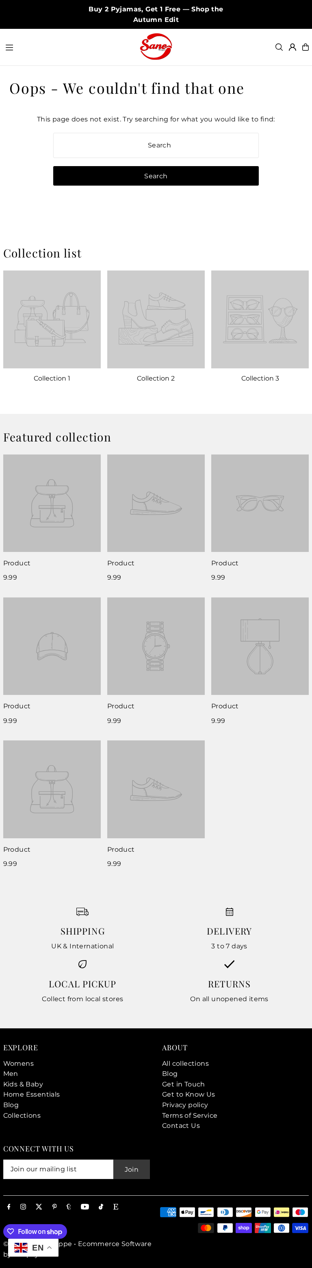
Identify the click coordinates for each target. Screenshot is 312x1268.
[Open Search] (279, 47)
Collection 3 (260, 378)
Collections (22, 1115)
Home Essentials (31, 1094)
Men (10, 1074)
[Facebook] (9, 1207)
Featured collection (57, 436)
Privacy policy (185, 1105)
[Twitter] (39, 1207)
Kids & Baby (23, 1084)
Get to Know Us (188, 1094)
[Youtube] (85, 1207)
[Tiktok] (101, 1207)
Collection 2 (156, 378)
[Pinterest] (54, 1207)
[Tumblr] (69, 1207)
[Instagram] (23, 1207)
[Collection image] (52, 319)
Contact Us (181, 1126)
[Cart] (305, 47)
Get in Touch (183, 1084)
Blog (11, 1105)
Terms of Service (189, 1115)
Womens (18, 1063)
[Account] (292, 47)
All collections (185, 1063)
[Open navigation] (68, 46)
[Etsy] (115, 1207)
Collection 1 (52, 378)
